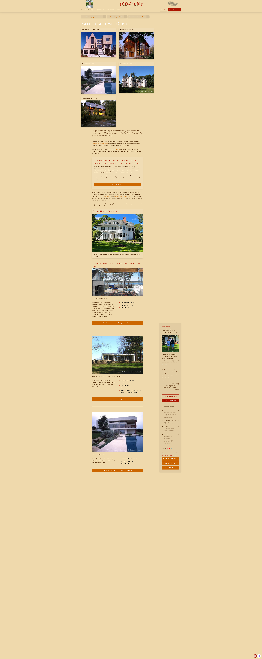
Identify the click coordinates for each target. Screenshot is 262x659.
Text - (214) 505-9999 (170, 463)
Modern (119, 10)
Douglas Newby (166, 326)
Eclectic (131, 196)
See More (164, 364)
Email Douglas (169, 467)
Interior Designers (103, 143)
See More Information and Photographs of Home (116, 323)
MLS (126, 10)
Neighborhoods (99, 10)
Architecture (110, 10)
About (163, 10)
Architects (94, 143)
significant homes (115, 149)
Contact (174, 10)
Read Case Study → (117, 184)
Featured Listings (88, 10)
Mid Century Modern (121, 196)
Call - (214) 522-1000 (170, 459)
